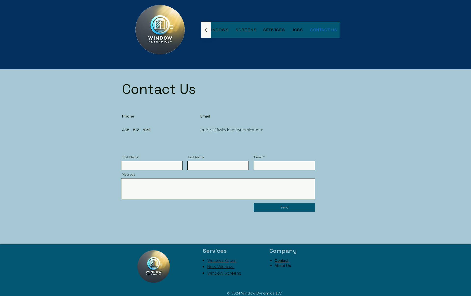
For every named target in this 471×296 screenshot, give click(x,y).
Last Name (196, 157)
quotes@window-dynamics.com (231, 130)
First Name (130, 157)
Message (128, 174)
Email (258, 157)
